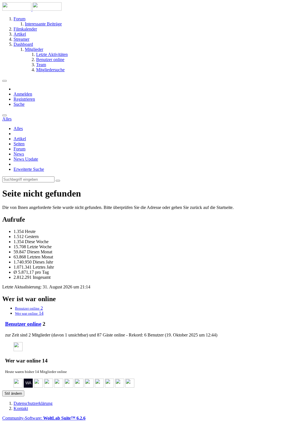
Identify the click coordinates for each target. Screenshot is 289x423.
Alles (18, 128)
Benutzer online (23, 324)
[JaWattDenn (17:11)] (58, 386)
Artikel (20, 138)
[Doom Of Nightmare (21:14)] (18, 386)
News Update (26, 159)
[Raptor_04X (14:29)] (79, 386)
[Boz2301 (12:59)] (89, 386)
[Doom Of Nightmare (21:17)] (18, 349)
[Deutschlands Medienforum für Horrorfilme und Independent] (32, 9)
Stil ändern (13, 393)
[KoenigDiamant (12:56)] (99, 386)
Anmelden (23, 94)
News (19, 154)
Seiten (19, 143)
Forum (19, 148)
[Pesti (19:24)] (48, 386)
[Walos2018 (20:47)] (28, 386)
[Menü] (4, 81)
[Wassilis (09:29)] (129, 386)
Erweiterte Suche (29, 169)
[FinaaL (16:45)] (68, 386)
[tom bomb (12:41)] (109, 386)
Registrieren (24, 99)
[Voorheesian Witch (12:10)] (119, 386)
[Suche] (4, 115)
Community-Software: (44, 418)
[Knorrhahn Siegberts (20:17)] (38, 386)
